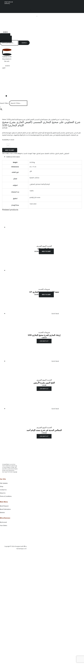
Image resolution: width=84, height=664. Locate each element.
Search (24, 42)
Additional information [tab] (13, 156)
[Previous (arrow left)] (4, 332)
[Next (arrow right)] (80, 332)
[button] (30, 10)
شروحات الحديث (65, 119)
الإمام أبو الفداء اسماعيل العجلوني (40, 184)
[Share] (72, 2)
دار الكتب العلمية (49, 153)
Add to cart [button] (46, 251)
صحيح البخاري (40, 153)
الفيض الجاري (59, 153)
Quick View (44, 242)
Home (4, 119)
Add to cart (9, 150)
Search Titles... (4, 103)
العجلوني (66, 153)
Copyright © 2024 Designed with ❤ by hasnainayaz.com (15, 547)
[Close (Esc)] (76, 2)
